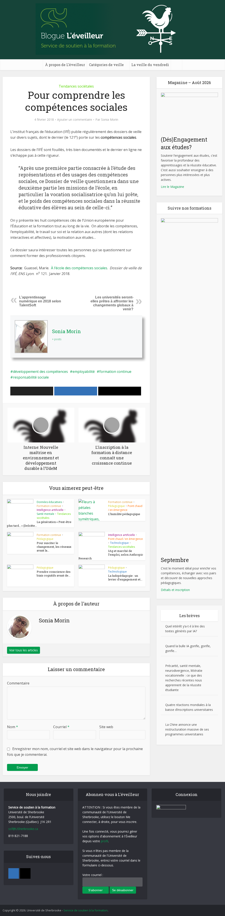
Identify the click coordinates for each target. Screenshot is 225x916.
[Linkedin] (13, 873)
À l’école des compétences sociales (79, 268)
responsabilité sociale (31, 377)
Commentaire (18, 683)
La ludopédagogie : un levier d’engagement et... (125, 577)
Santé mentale (45, 514)
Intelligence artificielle (50, 510)
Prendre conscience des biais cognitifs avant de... (54, 573)
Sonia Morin (109, 120)
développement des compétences (40, 371)
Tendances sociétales (76, 86)
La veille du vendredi (150, 64)
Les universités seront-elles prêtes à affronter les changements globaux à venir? (112, 303)
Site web (106, 726)
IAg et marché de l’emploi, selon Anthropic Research (110, 554)
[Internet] (25, 873)
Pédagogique (116, 506)
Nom (12, 726)
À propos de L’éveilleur (65, 64)
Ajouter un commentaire (74, 120)
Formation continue (49, 506)
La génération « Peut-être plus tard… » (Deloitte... (39, 524)
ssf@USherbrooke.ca (23, 829)
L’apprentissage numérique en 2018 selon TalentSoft (40, 301)
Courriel (61, 726)
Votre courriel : (92, 875)
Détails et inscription (175, 590)
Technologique (119, 543)
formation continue (115, 371)
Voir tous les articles (23, 650)
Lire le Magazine (172, 187)
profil (104, 841)
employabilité (84, 371)
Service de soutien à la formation (86, 910)
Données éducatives (49, 502)
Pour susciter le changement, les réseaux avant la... (54, 546)
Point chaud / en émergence (125, 508)
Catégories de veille (106, 64)
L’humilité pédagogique (124, 514)
